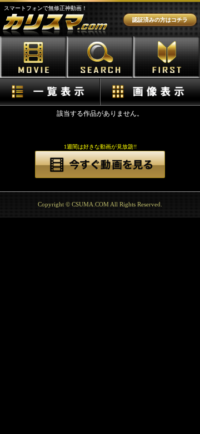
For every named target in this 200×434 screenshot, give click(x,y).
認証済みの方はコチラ (160, 20)
